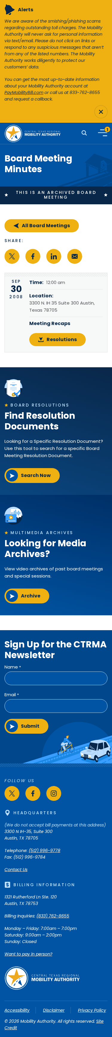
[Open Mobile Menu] (103, 133)
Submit (30, 726)
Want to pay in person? (28, 954)
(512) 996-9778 (44, 851)
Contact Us (15, 870)
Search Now (36, 475)
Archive (30, 595)
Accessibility (17, 1010)
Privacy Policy (92, 1010)
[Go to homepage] (42, 988)
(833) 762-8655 (52, 916)
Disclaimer (54, 1010)
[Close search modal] (101, 111)
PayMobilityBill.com (23, 92)
